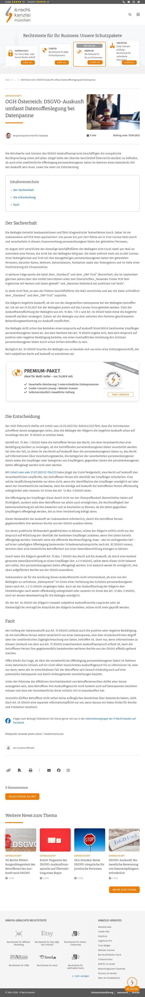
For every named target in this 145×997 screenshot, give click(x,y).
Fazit (16, 204)
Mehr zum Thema (124, 889)
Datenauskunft (13, 96)
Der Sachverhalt (23, 190)
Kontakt (136, 992)
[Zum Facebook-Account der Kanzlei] (58, 770)
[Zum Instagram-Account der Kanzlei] (68, 770)
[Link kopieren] (8, 770)
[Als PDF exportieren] (19, 770)
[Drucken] (30, 770)
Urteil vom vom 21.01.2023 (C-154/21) (33, 472)
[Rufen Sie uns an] (124, 2)
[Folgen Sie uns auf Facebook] (139, 2)
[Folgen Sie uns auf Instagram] (134, 2)
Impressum (122, 992)
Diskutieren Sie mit (22, 796)
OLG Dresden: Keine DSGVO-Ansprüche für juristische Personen (89, 864)
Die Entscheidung (24, 197)
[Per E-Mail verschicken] (48, 770)
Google (15, 2)
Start (7, 80)
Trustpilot (38, 2)
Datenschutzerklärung (102, 992)
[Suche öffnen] (130, 14)
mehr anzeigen (82, 976)
